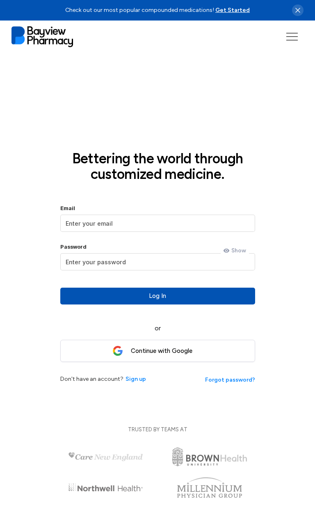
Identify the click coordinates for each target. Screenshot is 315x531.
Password (73, 247)
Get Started (232, 10)
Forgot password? (230, 379)
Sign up (136, 378)
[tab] (235, 250)
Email (67, 208)
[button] (292, 36)
